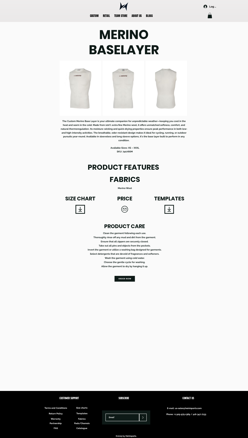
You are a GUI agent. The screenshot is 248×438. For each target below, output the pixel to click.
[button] (94, 15)
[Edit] (80, 209)
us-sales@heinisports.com (188, 408)
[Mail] (124, 209)
